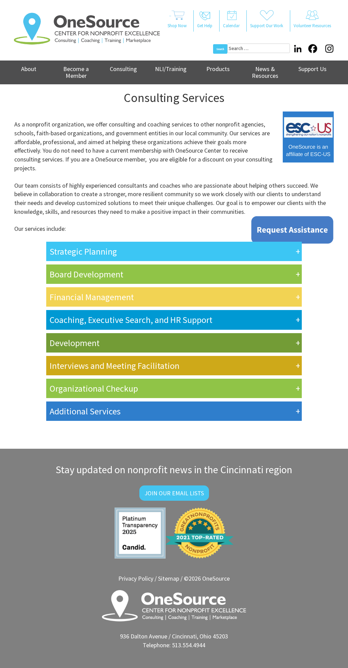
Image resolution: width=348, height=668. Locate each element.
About (28, 69)
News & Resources (265, 72)
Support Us (312, 69)
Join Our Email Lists (174, 493)
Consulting (123, 69)
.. (177, 20)
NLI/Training (171, 69)
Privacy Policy (135, 578)
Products (218, 69)
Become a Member (76, 72)
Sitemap (168, 578)
